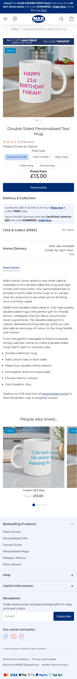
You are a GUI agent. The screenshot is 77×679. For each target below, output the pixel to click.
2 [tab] (37, 505)
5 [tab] (45, 505)
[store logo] (38, 19)
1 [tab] (33, 505)
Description (11, 267)
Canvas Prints (12, 545)
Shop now (57, 207)
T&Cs (44, 10)
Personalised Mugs (16, 551)
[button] (36, 120)
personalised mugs (55, 393)
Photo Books (12, 564)
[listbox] (38, 162)
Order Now (59, 6)
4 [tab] (42, 505)
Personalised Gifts (15, 538)
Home (15, 29)
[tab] (11, 267)
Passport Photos (14, 558)
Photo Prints (12, 532)
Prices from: (38, 171)
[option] (17, 157)
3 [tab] (40, 505)
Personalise (38, 187)
